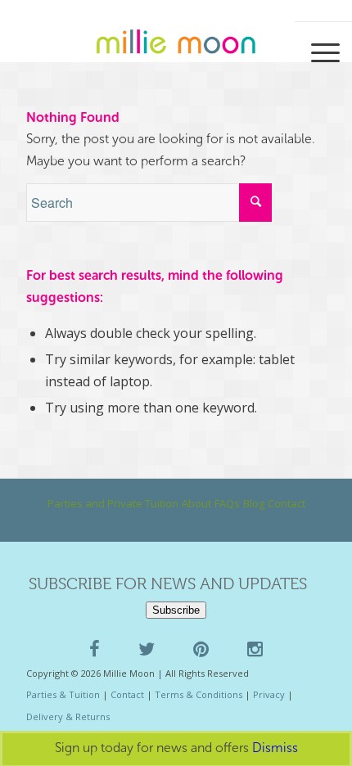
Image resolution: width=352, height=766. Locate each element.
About (196, 503)
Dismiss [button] (275, 747)
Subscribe (176, 610)
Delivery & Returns (68, 716)
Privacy (269, 694)
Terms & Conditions (198, 694)
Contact (286, 503)
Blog (253, 503)
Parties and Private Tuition (112, 503)
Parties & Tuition (63, 694)
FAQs (227, 503)
